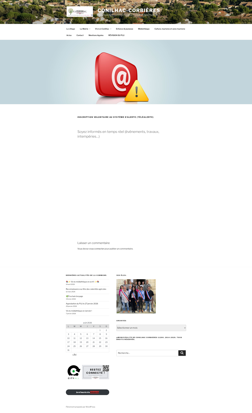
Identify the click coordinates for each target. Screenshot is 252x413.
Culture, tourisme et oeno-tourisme (169, 29)
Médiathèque (143, 29)
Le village (70, 29)
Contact (80, 35)
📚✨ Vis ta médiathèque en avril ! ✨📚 (82, 282)
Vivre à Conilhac (102, 29)
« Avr (74, 354)
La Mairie (84, 29)
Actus (69, 35)
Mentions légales (96, 35)
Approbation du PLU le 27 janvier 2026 (82, 303)
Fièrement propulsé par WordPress (80, 407)
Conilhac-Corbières (129, 10)
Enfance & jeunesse (124, 29)
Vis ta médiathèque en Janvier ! (79, 311)
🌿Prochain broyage (74, 296)
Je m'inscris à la (87, 392)
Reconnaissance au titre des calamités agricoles (86, 289)
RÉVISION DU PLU (116, 35)
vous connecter (96, 248)
